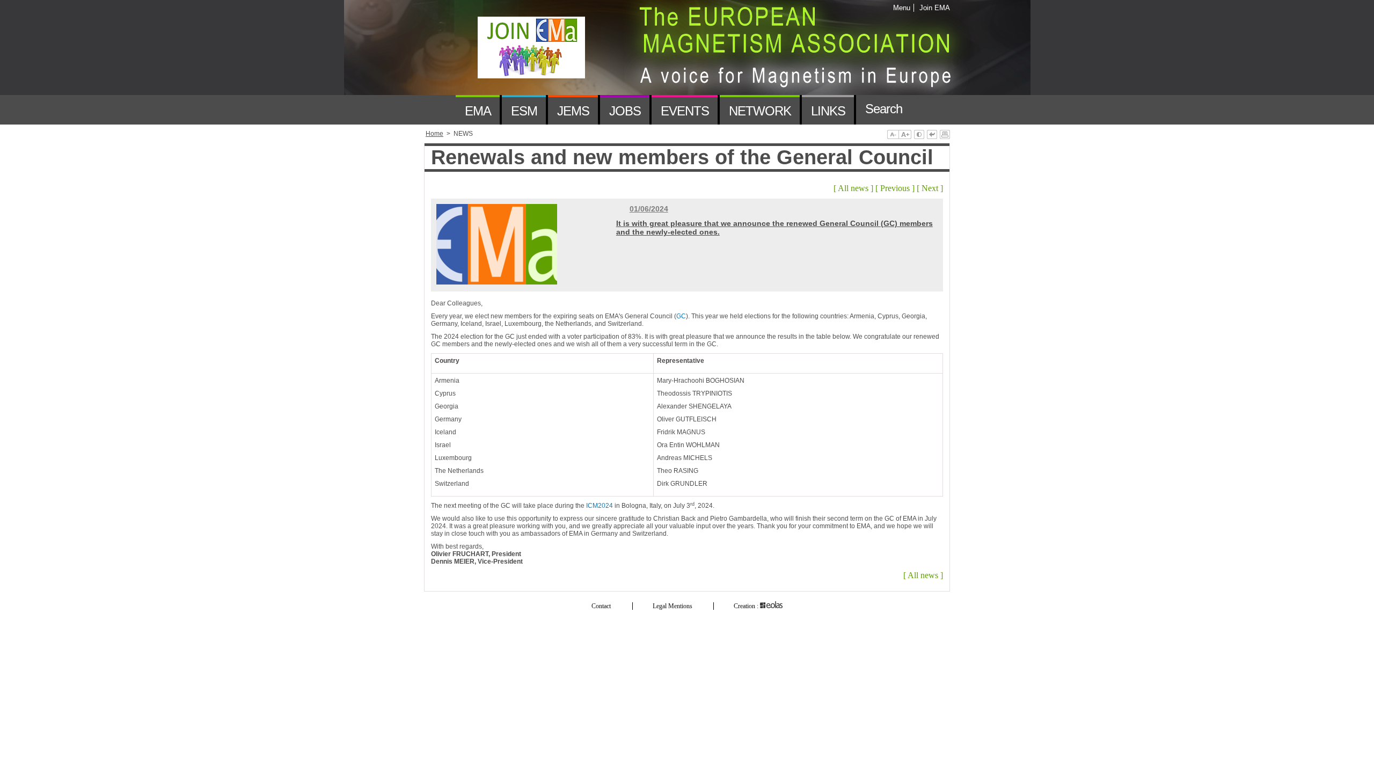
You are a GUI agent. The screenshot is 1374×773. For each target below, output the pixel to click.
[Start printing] (945, 135)
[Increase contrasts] (919, 135)
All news (853, 188)
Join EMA (933, 8)
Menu (901, 8)
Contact (601, 606)
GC (681, 316)
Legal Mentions (672, 606)
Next (930, 188)
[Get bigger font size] (904, 135)
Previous (895, 188)
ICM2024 (599, 505)
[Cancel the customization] (932, 135)
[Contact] (926, 110)
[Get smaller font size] (892, 135)
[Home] (440, 110)
